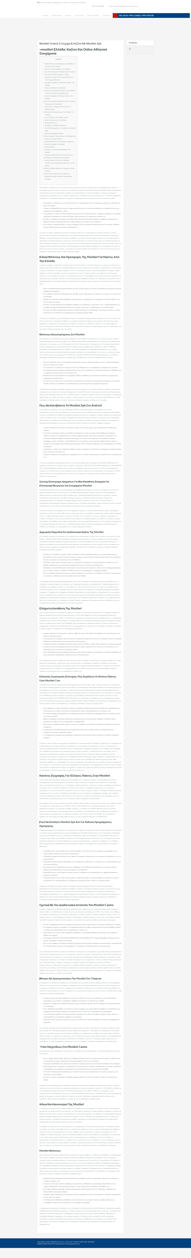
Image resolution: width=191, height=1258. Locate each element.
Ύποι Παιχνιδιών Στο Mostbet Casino (56, 117)
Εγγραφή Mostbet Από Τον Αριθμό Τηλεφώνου (59, 141)
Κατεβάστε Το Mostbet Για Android (55, 125)
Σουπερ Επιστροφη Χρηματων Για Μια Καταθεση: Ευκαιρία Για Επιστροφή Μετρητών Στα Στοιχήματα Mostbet (59, 77)
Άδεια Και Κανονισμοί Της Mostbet (55, 120)
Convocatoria (79, 15)
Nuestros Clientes (93, 15)
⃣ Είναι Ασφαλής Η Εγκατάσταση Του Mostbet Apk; (60, 136)
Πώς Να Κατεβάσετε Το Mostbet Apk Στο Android (60, 72)
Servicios (68, 15)
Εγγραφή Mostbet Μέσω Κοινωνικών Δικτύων (59, 155)
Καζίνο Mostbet (49, 147)
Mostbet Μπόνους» (51, 123)
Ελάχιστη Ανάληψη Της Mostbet (55, 144)
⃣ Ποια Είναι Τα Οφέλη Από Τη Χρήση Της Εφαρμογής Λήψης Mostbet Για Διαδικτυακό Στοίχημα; (58, 176)
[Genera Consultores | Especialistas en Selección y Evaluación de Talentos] (61, 2)
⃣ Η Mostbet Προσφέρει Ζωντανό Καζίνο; (57, 157)
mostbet (76, 251)
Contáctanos (106, 15)
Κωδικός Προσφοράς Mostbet (54, 133)
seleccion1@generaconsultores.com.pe (126, 6)
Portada (45, 15)
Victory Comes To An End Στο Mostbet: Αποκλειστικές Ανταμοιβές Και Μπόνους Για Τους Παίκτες (60, 162)
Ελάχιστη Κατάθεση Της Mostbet (55, 88)
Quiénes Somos (57, 15)
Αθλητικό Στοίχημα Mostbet (53, 139)
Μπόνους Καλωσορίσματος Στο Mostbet (57, 69)
